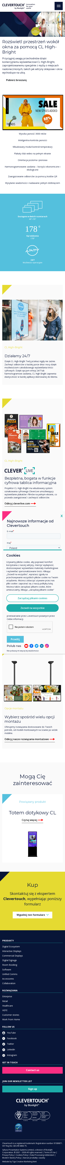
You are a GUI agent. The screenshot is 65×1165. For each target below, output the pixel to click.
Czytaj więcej (29, 820)
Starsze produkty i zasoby (34, 1157)
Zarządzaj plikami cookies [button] (32, 598)
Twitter (10, 1043)
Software (6, 969)
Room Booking (9, 964)
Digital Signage (9, 960)
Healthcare (7, 1005)
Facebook (11, 1038)
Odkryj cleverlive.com (17, 503)
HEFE (4, 1010)
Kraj (9, 542)
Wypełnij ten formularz (31, 915)
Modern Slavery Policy (11, 1157)
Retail (5, 1001)
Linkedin (10, 1049)
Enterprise (7, 996)
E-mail (10, 531)
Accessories (8, 978)
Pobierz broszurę (16, 80)
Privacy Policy (8, 1155)
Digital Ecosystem (11, 946)
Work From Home (11, 1019)
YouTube (11, 1032)
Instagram (11, 1055)
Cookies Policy (22, 1155)
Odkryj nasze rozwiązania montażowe (27, 739)
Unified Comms (9, 974)
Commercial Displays (12, 955)
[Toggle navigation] (59, 6)
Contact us (32, 1070)
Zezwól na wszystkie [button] (33, 608)
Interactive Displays (11, 951)
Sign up (32, 1089)
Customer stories (10, 1014)
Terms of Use (50, 1152)
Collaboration (8, 983)
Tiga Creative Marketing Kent (24, 1161)
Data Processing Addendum (42, 1155)
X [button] (62, 516)
